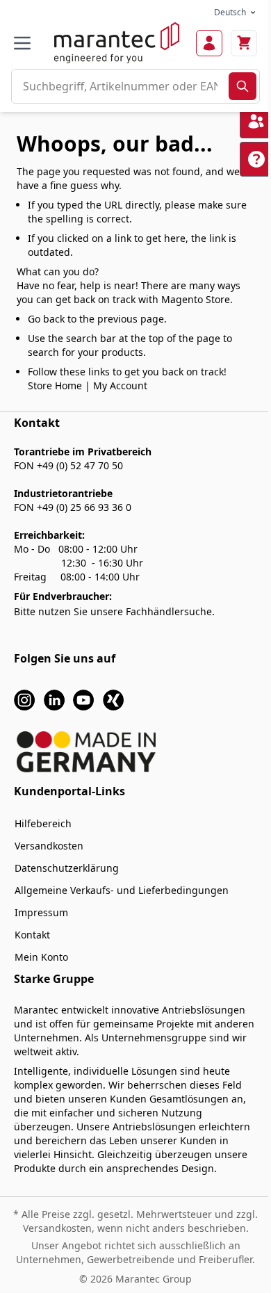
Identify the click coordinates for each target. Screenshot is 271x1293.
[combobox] (120, 86)
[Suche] (242, 86)
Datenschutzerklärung (67, 868)
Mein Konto (41, 956)
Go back (46, 318)
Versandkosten (49, 845)
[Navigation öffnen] (22, 43)
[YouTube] (83, 699)
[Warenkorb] (244, 43)
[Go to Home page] (116, 42)
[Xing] (113, 699)
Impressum (41, 912)
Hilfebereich (43, 823)
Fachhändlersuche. (170, 611)
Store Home (55, 385)
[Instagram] (24, 699)
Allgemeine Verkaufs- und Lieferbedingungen (122, 890)
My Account (120, 385)
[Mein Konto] (209, 43)
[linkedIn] (54, 699)
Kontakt (32, 934)
